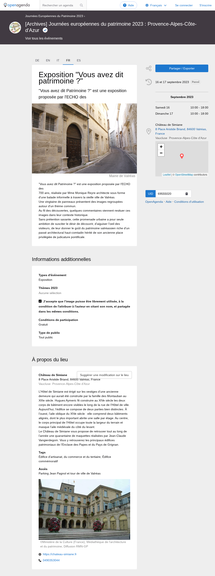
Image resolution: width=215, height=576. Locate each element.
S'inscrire (205, 5)
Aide (131, 5)
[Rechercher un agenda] (81, 5)
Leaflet (167, 174)
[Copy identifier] (186, 193)
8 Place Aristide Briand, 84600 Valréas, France (181, 131)
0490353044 (51, 560)
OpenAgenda (154, 201)
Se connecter (184, 5)
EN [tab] (48, 60)
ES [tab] (79, 60)
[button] (182, 156)
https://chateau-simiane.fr (60, 554)
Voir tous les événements (44, 38)
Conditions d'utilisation (189, 201)
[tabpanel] (84, 155)
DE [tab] (37, 60)
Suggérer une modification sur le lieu (104, 375)
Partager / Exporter (182, 68)
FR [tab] (68, 60)
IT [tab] (58, 60)
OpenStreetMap (184, 174)
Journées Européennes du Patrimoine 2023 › (55, 16)
